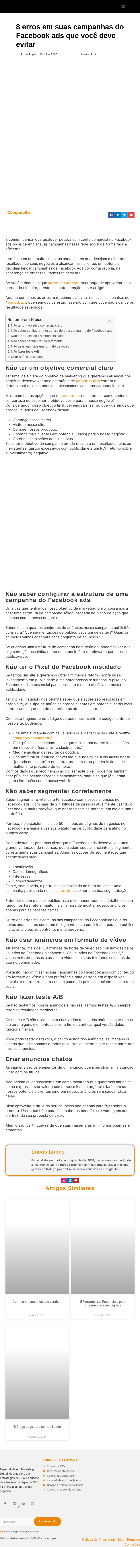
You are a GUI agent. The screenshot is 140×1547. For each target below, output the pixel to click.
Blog (121, 1539)
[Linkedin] (70, 1180)
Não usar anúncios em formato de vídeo (40, 346)
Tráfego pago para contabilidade (37, 1427)
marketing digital (88, 381)
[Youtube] (76, 1180)
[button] (123, 7)
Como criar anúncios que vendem (37, 1302)
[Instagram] (64, 1180)
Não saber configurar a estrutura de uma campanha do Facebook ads (61, 330)
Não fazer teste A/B (25, 351)
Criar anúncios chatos (27, 357)
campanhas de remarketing (32, 738)
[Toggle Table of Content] (108, 320)
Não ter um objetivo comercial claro (36, 325)
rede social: (63, 891)
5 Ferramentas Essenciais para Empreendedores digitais (103, 1303)
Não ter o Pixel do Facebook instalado (38, 336)
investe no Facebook (63, 283)
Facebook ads (15, 302)
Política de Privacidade (99, 1539)
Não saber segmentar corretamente (37, 341)
